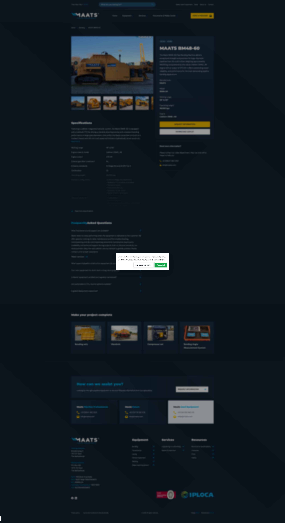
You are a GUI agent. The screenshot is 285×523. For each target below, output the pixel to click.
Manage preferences (143, 265)
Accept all (161, 265)
